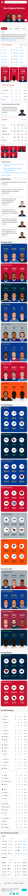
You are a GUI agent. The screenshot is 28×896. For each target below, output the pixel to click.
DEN (17, 50)
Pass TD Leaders (6, 304)
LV (20, 850)
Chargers (6, 762)
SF (10, 865)
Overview (4, 28)
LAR (20, 865)
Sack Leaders (5, 383)
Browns (5, 739)
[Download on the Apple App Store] (11, 894)
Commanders (7, 781)
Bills (5, 99)
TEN (11, 850)
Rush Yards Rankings (7, 487)
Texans (5, 748)
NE (11, 847)
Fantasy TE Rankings (7, 611)
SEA (20, 862)
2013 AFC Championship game (8, 40)
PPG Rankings (5, 408)
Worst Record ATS (6, 682)
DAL (11, 844)
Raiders (6, 768)
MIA (17, 62)
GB (20, 853)
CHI (10, 869)
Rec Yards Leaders (6, 284)
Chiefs (5, 765)
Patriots (6, 716)
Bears (5, 789)
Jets (5, 93)
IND (16, 53)
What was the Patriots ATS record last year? (15, 172)
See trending (7, 175)
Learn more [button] (10, 891)
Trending (15, 883)
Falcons (6, 810)
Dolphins (6, 96)
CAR (21, 844)
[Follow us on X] (17, 893)
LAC (11, 841)
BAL (17, 59)
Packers (6, 792)
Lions (5, 798)
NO (20, 847)
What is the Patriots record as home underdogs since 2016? (13, 169)
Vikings (5, 795)
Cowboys (6, 778)
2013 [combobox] (3, 32)
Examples (21, 883)
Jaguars (6, 745)
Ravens (5, 733)
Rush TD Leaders (6, 324)
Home (5, 883)
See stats (23, 119)
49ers (5, 824)
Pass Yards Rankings (7, 514)
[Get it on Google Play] (14, 894)
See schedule (22, 44)
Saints (5, 813)
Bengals (6, 736)
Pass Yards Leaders (7, 245)
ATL (11, 875)
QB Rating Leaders (6, 363)
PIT (20, 875)
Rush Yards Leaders (7, 265)
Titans (5, 754)
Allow (24, 890)
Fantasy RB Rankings (7, 572)
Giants (5, 784)
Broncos (6, 759)
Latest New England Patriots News (11, 104)
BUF (17, 56)
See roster (24, 66)
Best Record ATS (6, 655)
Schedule (17, 28)
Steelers (6, 730)
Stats (10, 28)
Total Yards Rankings (7, 461)
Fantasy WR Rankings (7, 591)
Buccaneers (7, 807)
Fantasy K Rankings (7, 631)
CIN (11, 853)
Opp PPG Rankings (6, 434)
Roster (24, 28)
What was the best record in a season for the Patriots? (14, 165)
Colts (5, 751)
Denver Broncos (13, 38)
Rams (5, 821)
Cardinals (6, 827)
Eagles (5, 775)
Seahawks (6, 818)
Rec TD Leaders (6, 344)
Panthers (6, 804)
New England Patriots (14, 8)
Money (10, 883)
